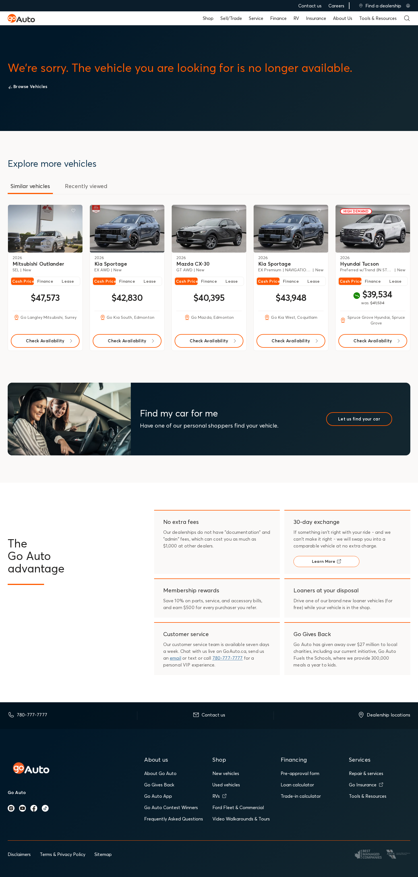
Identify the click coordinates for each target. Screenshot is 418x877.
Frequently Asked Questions (173, 819)
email (175, 658)
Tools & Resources (378, 18)
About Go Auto (160, 773)
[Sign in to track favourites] (74, 211)
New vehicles (225, 773)
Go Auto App (158, 796)
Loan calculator (297, 785)
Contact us (310, 6)
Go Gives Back (159, 785)
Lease (68, 281)
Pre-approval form (300, 773)
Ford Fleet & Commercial (238, 807)
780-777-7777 (227, 658)
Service (256, 18)
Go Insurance (362, 785)
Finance (278, 18)
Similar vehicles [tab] (30, 185)
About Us (342, 18)
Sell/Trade (231, 18)
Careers (336, 6)
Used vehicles (226, 785)
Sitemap (103, 854)
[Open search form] (406, 18)
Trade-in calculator (301, 796)
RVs (216, 796)
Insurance (316, 18)
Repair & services (366, 773)
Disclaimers (19, 854)
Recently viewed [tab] (86, 185)
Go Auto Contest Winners (171, 807)
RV (296, 18)
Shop (208, 18)
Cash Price (23, 281)
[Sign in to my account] (408, 5)
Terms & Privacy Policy (62, 854)
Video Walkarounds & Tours (241, 819)
